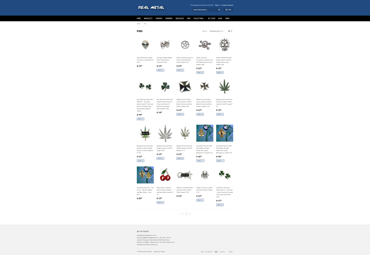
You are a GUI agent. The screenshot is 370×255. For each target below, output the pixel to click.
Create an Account (227, 5)
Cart (229, 9)
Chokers (159, 18)
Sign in (217, 5)
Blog (220, 18)
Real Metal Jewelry (146, 251)
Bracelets (148, 18)
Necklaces (180, 18)
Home (139, 18)
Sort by (204, 31)
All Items (211, 18)
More (227, 18)
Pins (188, 18)
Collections (199, 18)
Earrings (168, 18)
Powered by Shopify (159, 251)
